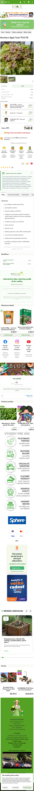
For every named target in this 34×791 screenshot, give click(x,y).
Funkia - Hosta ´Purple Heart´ (8, 423)
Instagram (17, 747)
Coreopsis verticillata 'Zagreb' (25, 424)
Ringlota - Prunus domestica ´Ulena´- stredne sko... (25, 689)
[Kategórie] (7, 2)
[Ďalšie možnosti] (32, 2)
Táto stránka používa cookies (10, 775)
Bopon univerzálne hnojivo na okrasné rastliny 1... (25, 328)
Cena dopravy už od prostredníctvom (15, 138)
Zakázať (5, 787)
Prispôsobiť (15, 787)
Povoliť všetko (27, 787)
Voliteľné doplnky (4, 101)
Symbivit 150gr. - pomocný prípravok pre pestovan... (8, 328)
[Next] (30, 611)
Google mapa (17, 741)
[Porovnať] (23, 163)
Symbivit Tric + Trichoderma (16, 113)
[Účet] (20, 2)
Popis (3, 194)
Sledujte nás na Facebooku (17, 743)
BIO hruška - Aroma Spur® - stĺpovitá (8, 689)
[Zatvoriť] (31, 172)
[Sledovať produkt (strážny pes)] (27, 163)
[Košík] (29, 2)
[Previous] (26, 611)
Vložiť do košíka (8, 335)
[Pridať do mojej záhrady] (32, 163)
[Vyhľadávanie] (24, 2)
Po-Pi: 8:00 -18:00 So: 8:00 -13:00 (17, 739)
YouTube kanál (17, 745)
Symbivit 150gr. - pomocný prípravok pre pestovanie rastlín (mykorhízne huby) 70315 (17, 106)
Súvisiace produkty (13, 194)
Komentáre (25, 194)
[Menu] (2, 2)
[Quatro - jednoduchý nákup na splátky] (17, 588)
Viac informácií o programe (17, 571)
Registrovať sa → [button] (17, 568)
